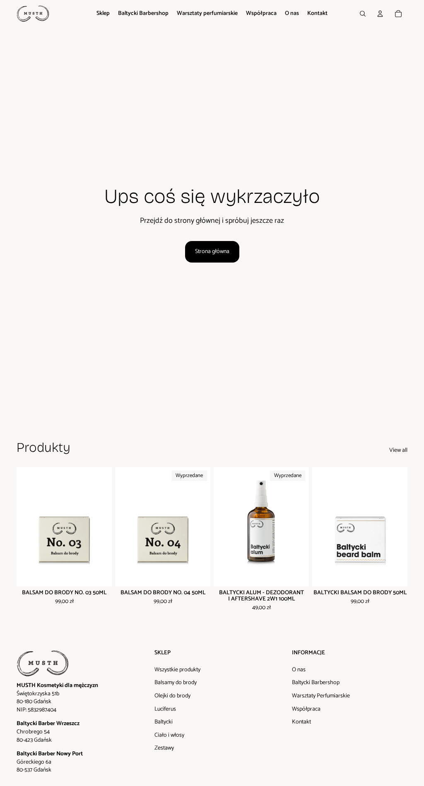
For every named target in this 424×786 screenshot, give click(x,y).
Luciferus (165, 709)
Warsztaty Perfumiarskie (321, 696)
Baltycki (163, 722)
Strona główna (212, 251)
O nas (299, 670)
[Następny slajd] (105, 527)
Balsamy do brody (175, 682)
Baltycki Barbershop (316, 682)
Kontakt (301, 722)
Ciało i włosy (169, 735)
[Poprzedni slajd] (23, 527)
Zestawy (164, 748)
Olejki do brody (172, 696)
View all (398, 450)
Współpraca (306, 709)
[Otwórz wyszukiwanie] (363, 14)
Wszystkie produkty (177, 670)
